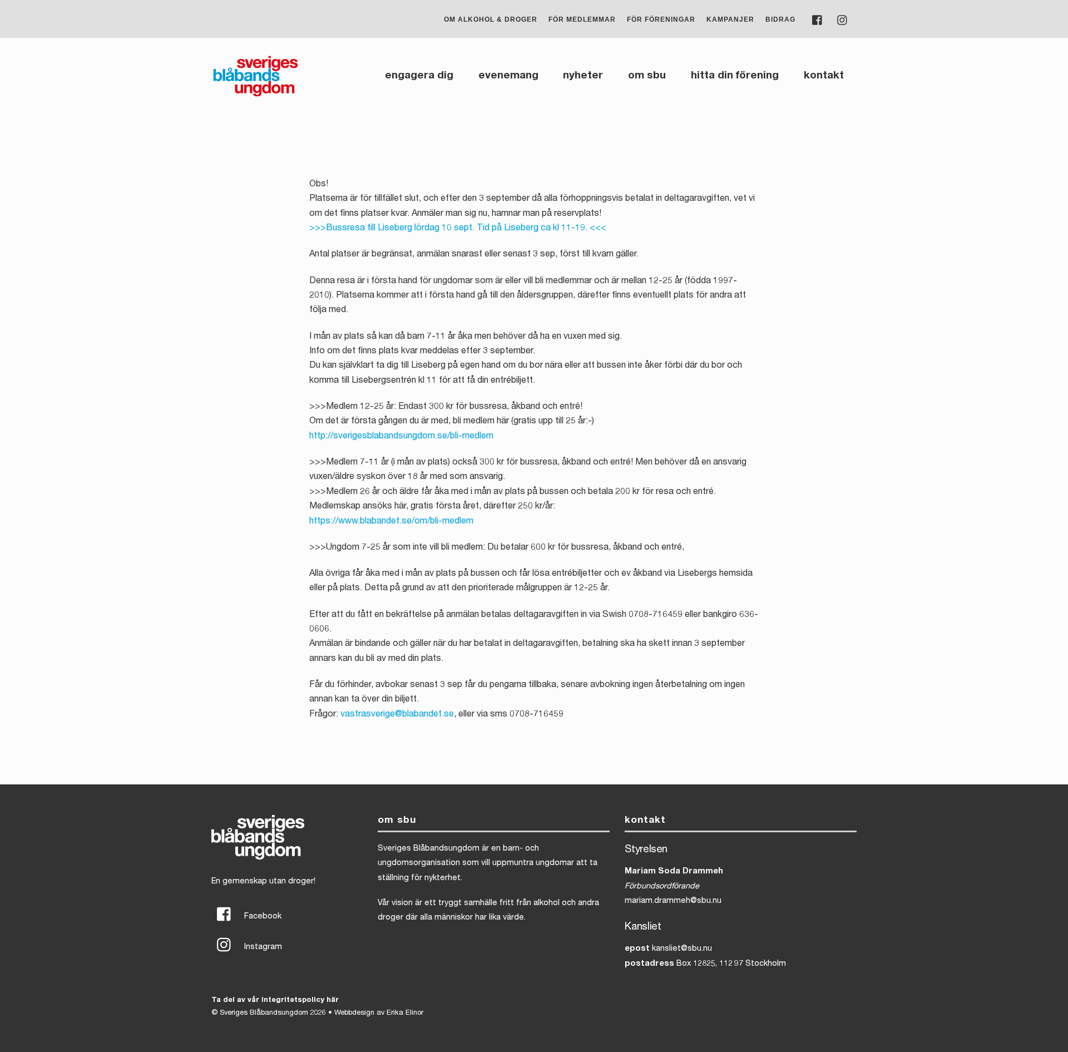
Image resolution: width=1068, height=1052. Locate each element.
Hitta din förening (735, 76)
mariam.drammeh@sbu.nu (673, 901)
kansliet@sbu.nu (682, 949)
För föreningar (661, 19)
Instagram (262, 947)
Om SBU (647, 76)
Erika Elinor (405, 1013)
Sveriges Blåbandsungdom (264, 1013)
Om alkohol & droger (490, 19)
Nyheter (583, 76)
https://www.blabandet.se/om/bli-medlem (391, 521)
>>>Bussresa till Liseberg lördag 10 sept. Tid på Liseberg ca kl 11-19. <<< (457, 228)
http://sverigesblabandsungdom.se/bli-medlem (401, 436)
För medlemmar (582, 19)
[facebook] (818, 19)
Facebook (261, 917)
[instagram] (843, 19)
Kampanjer (730, 19)
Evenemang (508, 76)
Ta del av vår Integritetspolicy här (275, 1000)
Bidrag (780, 19)
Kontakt (824, 76)
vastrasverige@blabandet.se (397, 714)
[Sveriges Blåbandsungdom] (255, 95)
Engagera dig (419, 76)
